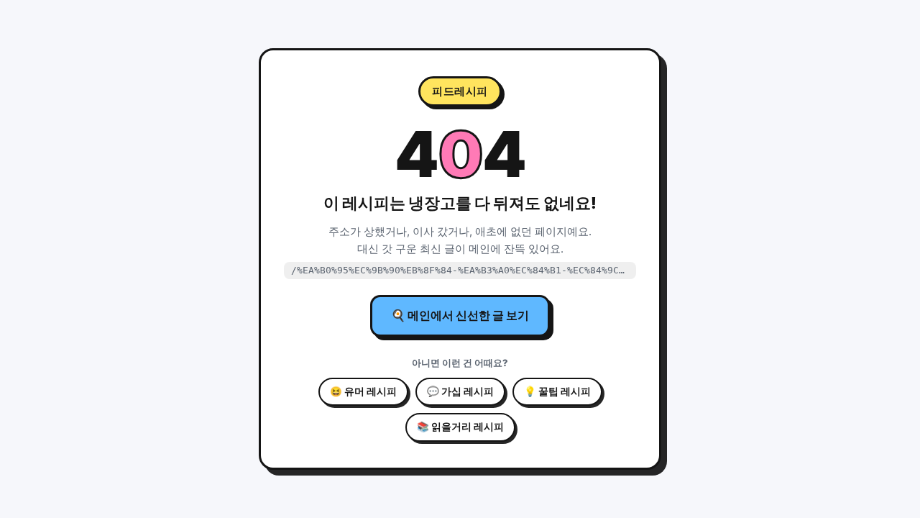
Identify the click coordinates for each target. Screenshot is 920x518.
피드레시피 (460, 91)
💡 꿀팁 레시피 (557, 391)
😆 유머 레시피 (363, 391)
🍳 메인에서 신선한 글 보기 (460, 315)
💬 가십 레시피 (460, 391)
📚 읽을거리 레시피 (460, 426)
